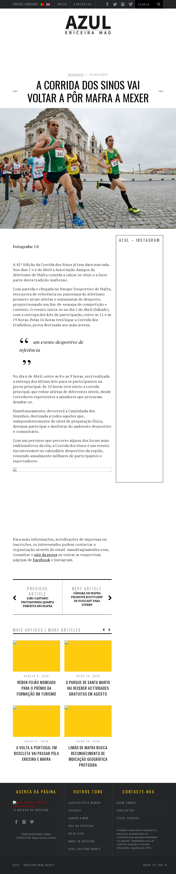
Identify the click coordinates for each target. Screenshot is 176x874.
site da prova (45, 554)
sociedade (76, 74)
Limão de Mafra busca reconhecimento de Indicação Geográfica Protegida (88, 756)
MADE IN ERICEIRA (81, 841)
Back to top (154, 865)
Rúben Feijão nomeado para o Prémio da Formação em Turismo (36, 688)
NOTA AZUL (76, 833)
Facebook (41, 560)
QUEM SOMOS (126, 802)
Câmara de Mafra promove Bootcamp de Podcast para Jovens (87, 596)
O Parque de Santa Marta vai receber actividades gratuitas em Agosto (88, 688)
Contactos (126, 810)
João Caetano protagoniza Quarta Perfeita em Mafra (37, 597)
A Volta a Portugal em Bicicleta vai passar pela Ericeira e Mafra (36, 753)
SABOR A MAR (78, 818)
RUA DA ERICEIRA (81, 826)
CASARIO (74, 810)
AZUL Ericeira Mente (84, 849)
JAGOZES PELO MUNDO (84, 802)
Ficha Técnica (128, 818)
